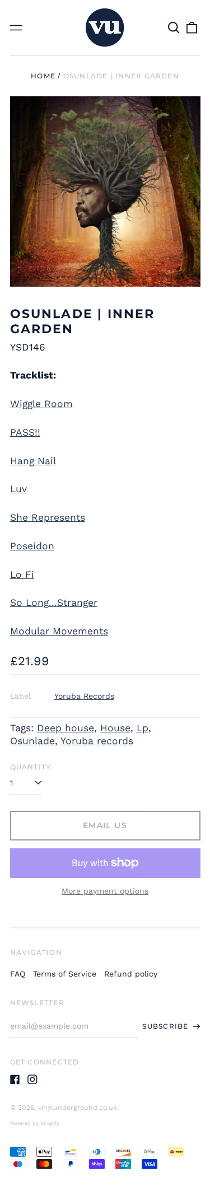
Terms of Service (64, 973)
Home (43, 76)
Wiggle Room (41, 403)
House (115, 728)
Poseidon (32, 546)
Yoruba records (96, 740)
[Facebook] (15, 1080)
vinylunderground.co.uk (77, 1107)
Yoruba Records (84, 696)
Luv (18, 488)
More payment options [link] (105, 890)
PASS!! (25, 432)
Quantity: (32, 767)
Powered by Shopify (34, 1123)
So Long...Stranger (53, 602)
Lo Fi (22, 574)
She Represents (47, 517)
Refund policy (130, 973)
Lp (142, 728)
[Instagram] (32, 1080)
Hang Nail (33, 460)
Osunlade (32, 740)
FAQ (17, 973)
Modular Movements (59, 631)
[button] (174, 27)
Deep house (65, 728)
